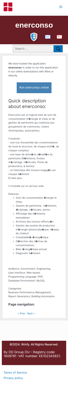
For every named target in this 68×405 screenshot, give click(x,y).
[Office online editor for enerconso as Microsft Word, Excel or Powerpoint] (47, 36)
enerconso (34, 25)
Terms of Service (15, 372)
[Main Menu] (61, 6)
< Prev (21, 313)
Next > (31, 313)
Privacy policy (13, 378)
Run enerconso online (34, 87)
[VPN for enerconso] (33, 36)
